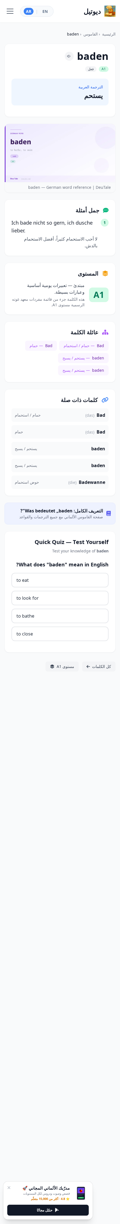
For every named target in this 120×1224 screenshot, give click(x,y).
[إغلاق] (9, 1188)
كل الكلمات (101, 666)
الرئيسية (109, 34)
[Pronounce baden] (69, 56)
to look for (27, 598)
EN (45, 11)
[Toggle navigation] (10, 11)
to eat (22, 580)
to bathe (25, 616)
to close (24, 634)
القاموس (90, 34)
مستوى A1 (65, 666)
